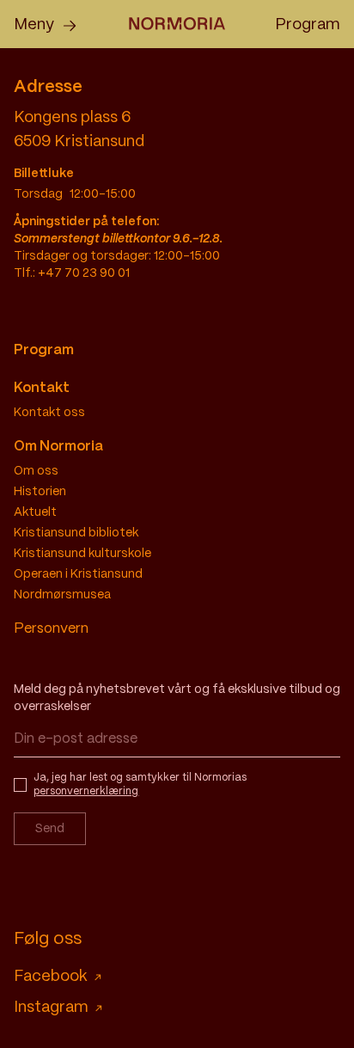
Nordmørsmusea (62, 595)
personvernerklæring (86, 791)
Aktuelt (35, 512)
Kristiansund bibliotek (76, 533)
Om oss (36, 471)
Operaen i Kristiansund (78, 574)
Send (49, 829)
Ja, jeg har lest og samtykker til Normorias (140, 784)
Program (307, 25)
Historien (40, 492)
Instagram (51, 1008)
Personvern (51, 628)
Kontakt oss (49, 413)
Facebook (51, 977)
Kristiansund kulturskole (82, 554)
